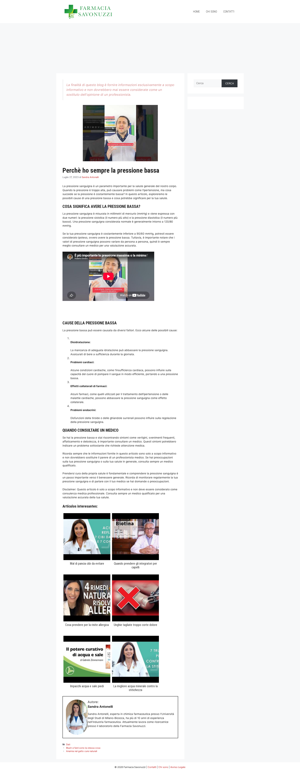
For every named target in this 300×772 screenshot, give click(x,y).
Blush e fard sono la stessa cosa (83, 748)
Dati (68, 744)
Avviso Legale (177, 767)
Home (196, 11)
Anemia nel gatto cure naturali (81, 751)
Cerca (229, 83)
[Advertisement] (150, 47)
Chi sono (211, 11)
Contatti (228, 11)
